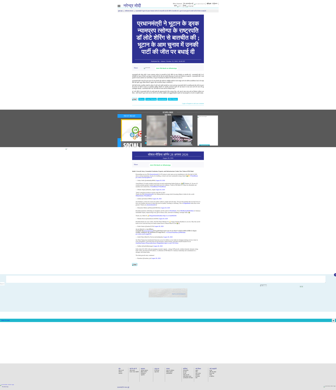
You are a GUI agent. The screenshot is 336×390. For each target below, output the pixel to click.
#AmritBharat (154, 186)
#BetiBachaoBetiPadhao (187, 211)
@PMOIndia (181, 232)
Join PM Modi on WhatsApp (166, 68)
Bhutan (141, 99)
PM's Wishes (173, 99)
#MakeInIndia (139, 195)
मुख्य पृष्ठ (120, 11)
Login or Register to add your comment (193, 103)
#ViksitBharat (194, 176)
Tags (134, 99)
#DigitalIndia (186, 203)
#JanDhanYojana (140, 243)
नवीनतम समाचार (129, 11)
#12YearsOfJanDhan (172, 232)
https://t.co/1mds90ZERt (169, 215)
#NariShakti (173, 211)
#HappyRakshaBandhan (156, 215)
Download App (204, 145)
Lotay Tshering (151, 99)
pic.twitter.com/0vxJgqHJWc (144, 234)
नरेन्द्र (132, 5)
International (162, 99)
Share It (2, 284)
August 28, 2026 (160, 180)
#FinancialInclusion (150, 243)
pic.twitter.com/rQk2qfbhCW (144, 177)
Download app (5, 386)
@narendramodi (153, 174)
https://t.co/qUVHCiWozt (171, 243)
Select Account (5, 320)
